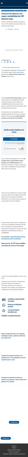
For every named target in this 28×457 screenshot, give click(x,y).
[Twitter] (8, 401)
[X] (5, 62)
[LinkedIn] (7, 62)
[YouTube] (18, 401)
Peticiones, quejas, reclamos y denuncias (14, 454)
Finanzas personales (19, 10)
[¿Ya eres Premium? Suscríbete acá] (3, 310)
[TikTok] (15, 401)
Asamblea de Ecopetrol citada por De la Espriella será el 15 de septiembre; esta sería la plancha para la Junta (13, 358)
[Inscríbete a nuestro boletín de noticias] (4, 299)
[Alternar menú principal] (2, 3)
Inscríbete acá (5, 438)
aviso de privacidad (21, 143)
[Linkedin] (10, 401)
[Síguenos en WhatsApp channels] (3, 305)
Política (14, 448)
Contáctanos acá (14, 422)
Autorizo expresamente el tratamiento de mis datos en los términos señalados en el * (15, 143)
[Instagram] (13, 401)
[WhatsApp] (2, 62)
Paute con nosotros (14, 452)
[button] (27, 3)
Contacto (14, 446)
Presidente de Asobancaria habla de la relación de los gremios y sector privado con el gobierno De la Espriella (14, 379)
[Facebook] (10, 62)
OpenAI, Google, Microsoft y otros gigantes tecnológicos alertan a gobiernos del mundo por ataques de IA (13, 336)
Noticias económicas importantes (8, 10)
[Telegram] (13, 62)
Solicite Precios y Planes (14, 450)
